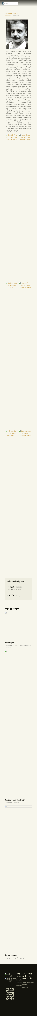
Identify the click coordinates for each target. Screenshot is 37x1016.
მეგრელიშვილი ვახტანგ (15, 800)
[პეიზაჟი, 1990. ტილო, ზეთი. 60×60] (12, 355)
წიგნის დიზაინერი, (26, 645)
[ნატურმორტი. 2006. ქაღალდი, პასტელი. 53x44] (12, 140)
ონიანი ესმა (10, 643)
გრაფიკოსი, (9, 13)
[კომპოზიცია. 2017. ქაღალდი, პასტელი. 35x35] (25, 207)
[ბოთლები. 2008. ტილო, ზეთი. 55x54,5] (12, 503)
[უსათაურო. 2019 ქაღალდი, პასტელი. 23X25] (25, 503)
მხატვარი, (16, 13)
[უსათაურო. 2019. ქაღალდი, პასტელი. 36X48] (25, 355)
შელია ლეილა (11, 955)
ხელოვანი (8, 15)
